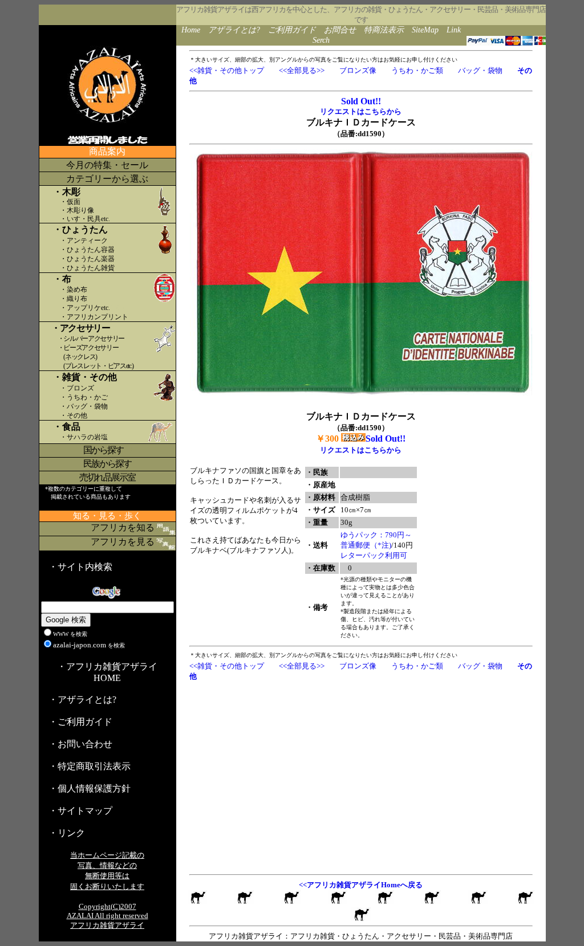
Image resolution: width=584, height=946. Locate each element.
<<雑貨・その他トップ (226, 70)
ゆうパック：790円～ (376, 535)
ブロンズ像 (357, 70)
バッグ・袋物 (480, 70)
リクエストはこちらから (361, 111)
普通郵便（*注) (365, 545)
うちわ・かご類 (417, 70)
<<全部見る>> (302, 70)
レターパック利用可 (373, 555)
